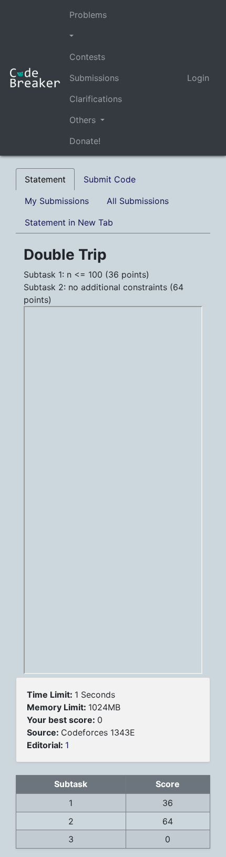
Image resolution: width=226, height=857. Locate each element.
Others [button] (83, 120)
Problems (88, 14)
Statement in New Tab (69, 222)
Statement (45, 179)
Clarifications (95, 99)
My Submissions (57, 201)
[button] (95, 35)
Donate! (84, 141)
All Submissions (138, 201)
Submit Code (110, 179)
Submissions (94, 78)
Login (198, 78)
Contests (87, 57)
